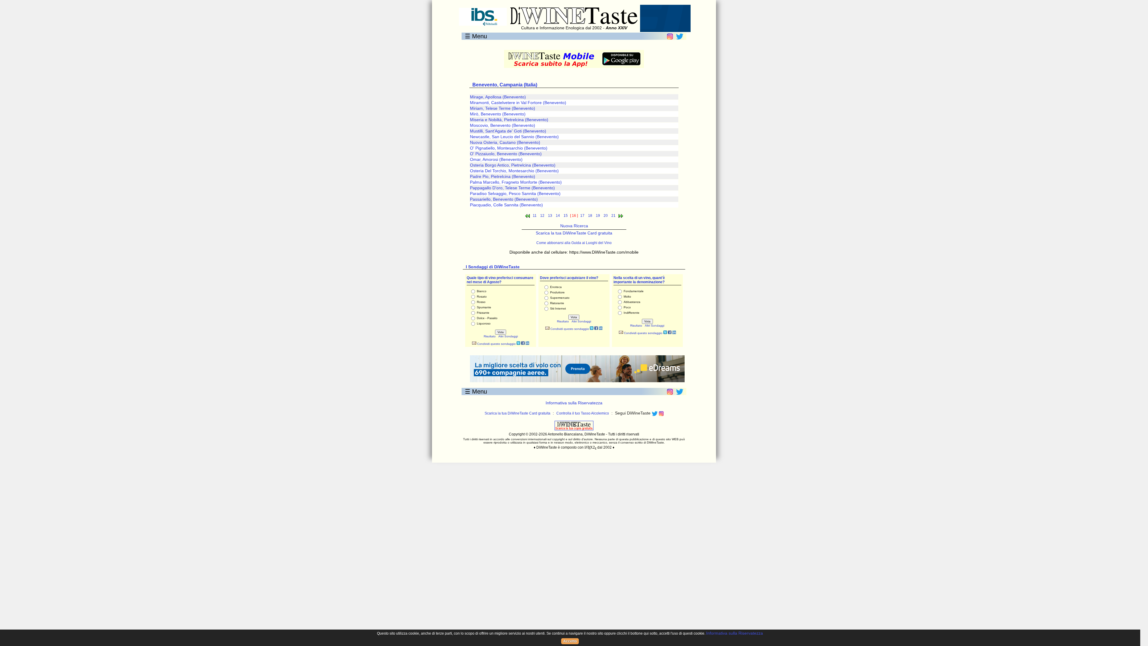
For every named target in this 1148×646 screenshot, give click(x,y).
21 (613, 216)
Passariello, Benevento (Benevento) (504, 199)
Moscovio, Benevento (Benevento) (502, 125)
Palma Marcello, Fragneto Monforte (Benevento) (516, 182)
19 (598, 216)
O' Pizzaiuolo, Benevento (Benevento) (506, 153)
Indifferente (631, 312)
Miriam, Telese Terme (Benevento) (502, 108)
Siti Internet (558, 308)
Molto (627, 296)
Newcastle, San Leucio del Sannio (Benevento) (514, 136)
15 (566, 216)
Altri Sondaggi (508, 336)
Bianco (481, 291)
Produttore (557, 292)
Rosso (481, 302)
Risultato (490, 336)
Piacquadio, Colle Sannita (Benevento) (506, 204)
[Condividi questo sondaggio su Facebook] (523, 343)
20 (606, 216)
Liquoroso (484, 323)
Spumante (484, 307)
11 (535, 216)
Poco (627, 307)
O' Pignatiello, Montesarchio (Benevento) (508, 148)
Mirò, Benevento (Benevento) (498, 114)
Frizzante (483, 312)
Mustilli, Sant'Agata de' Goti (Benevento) (508, 131)
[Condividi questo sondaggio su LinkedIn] (527, 343)
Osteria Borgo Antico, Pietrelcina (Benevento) (512, 165)
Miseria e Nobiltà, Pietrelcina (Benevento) (509, 119)
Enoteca (556, 287)
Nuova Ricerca (574, 225)
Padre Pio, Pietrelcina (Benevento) (502, 176)
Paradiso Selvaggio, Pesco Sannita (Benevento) (515, 193)
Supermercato (560, 297)
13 (550, 216)
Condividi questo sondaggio (496, 343)
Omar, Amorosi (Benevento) (496, 159)
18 (590, 216)
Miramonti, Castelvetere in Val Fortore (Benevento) (518, 102)
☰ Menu (476, 36)
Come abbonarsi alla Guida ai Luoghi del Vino (574, 243)
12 (542, 216)
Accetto (570, 641)
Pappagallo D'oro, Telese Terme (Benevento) (512, 187)
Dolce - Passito (487, 318)
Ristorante (557, 303)
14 (558, 216)
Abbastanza (632, 302)
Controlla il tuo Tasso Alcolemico (582, 413)
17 (582, 216)
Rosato (482, 296)
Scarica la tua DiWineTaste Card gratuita (574, 233)
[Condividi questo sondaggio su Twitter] (518, 343)
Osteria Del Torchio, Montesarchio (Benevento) (514, 170)
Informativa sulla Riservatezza (574, 402)
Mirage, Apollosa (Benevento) (498, 97)
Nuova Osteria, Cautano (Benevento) (505, 142)
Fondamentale (634, 291)
